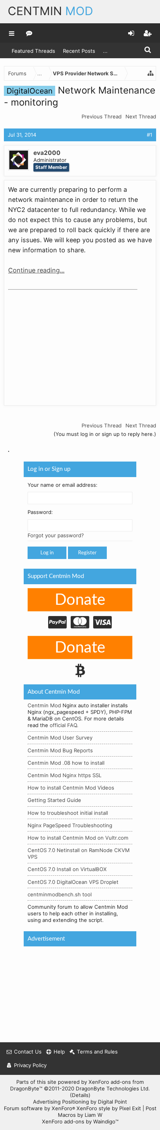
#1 (149, 135)
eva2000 (47, 152)
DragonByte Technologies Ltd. (113, 1088)
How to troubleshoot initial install (68, 812)
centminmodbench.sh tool (60, 894)
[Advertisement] (66, 341)
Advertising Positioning (61, 1102)
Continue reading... (36, 270)
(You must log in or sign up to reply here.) (105, 434)
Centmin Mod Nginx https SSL (64, 775)
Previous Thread (102, 116)
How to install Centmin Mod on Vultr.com (78, 838)
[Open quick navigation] (151, 73)
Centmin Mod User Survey (60, 737)
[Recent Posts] (29, 33)
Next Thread (140, 116)
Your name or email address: (62, 484)
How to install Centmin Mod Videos (71, 788)
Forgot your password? (56, 535)
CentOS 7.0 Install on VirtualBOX (67, 869)
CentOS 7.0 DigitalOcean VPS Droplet (73, 881)
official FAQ (63, 725)
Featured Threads (33, 51)
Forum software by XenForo (39, 1108)
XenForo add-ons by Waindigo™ (80, 1121)
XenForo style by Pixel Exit (109, 1108)
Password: (40, 512)
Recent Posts (79, 51)
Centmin (50, 11)
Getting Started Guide (54, 800)
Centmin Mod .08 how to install (66, 763)
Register (87, 552)
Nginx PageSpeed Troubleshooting (70, 825)
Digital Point (112, 1102)
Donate (80, 600)
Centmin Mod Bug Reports (60, 750)
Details (80, 1095)
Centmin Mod (44, 705)
